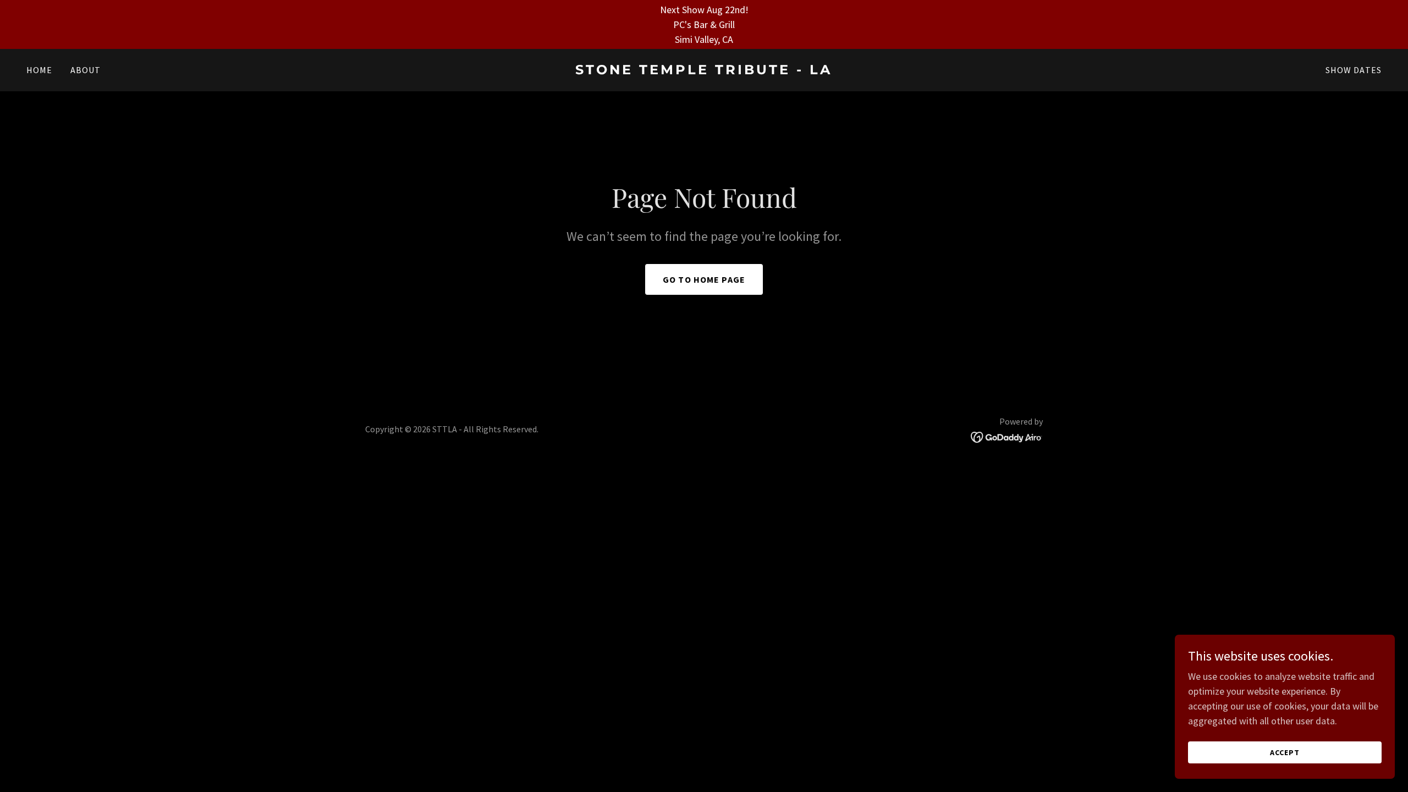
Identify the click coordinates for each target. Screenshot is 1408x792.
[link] (704, 70)
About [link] (85, 69)
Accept (1285, 752)
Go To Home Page (704, 279)
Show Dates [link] (1354, 69)
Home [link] (39, 69)
